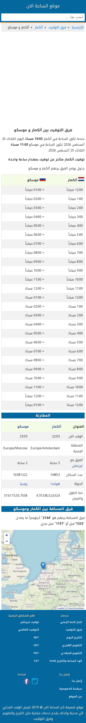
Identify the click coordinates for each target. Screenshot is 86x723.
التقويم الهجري (72, 645)
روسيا (23, 484)
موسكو (23, 426)
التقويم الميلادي (71, 653)
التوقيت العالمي (28, 629)
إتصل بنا (77, 680)
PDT (36, 653)
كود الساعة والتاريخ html (66, 660)
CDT (36, 645)
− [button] (6, 541)
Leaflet (61, 608)
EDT (36, 637)
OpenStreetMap (76, 608)
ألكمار (39, 27)
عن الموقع (75, 696)
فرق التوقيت (57, 27)
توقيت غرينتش (29, 622)
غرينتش (77, 466)
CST (36, 660)
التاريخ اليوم (74, 637)
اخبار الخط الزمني (71, 622)
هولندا (55, 484)
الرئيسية (78, 27)
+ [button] (6, 535)
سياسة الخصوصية (70, 688)
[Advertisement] (43, 80)
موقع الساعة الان (43, 6)
